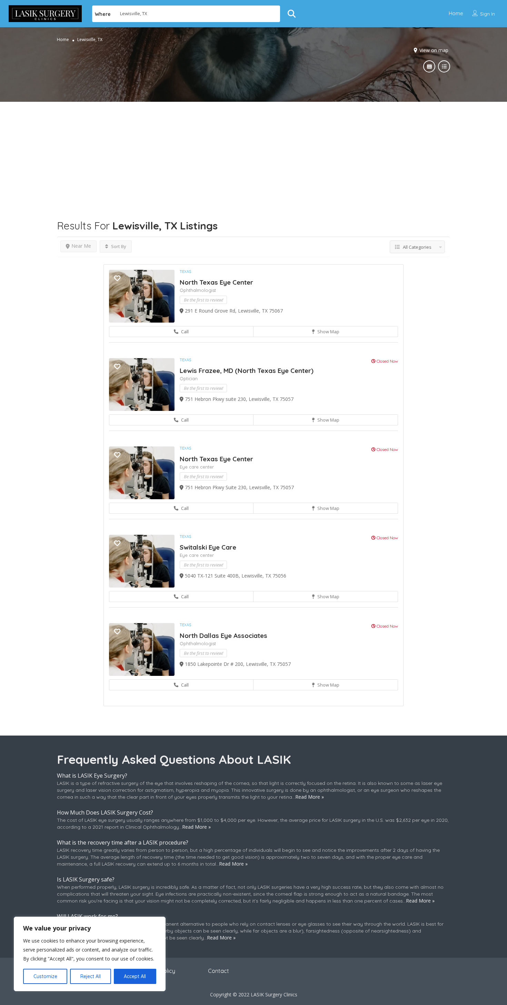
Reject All (90, 976)
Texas (185, 271)
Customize (45, 976)
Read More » (309, 797)
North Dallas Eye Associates (223, 635)
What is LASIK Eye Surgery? (92, 775)
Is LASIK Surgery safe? (86, 879)
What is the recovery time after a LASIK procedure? (122, 842)
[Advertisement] (253, 150)
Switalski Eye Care (208, 547)
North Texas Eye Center (216, 282)
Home (456, 13)
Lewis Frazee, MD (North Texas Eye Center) (247, 370)
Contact (218, 970)
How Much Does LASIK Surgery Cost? (105, 812)
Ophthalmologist (198, 290)
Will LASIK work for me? (87, 916)
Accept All (135, 976)
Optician (189, 378)
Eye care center (197, 467)
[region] (90, 954)
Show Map (327, 331)
